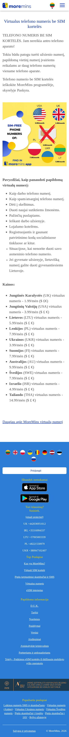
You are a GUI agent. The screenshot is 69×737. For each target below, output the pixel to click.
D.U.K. (34, 605)
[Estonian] (59, 452)
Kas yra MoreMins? (34, 563)
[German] (44, 452)
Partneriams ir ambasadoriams (34, 652)
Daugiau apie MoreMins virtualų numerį (33, 422)
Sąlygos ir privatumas (24, 730)
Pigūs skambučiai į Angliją (29, 713)
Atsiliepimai (34, 639)
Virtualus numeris (34, 583)
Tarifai (34, 612)
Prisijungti (35, 470)
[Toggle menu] (62, 5)
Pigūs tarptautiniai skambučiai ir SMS (34, 576)
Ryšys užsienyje (37, 717)
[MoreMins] (17, 6)
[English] (15, 452)
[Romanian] (37, 452)
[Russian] (33, 459)
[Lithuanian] (7, 452)
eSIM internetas (34, 590)
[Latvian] (52, 452)
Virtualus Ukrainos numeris (29, 709)
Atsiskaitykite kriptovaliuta (34, 646)
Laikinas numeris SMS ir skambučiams (24, 705)
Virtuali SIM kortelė (34, 570)
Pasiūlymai (34, 625)
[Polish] (22, 452)
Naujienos (34, 619)
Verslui (34, 632)
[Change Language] (52, 5)
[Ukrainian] (29, 452)
